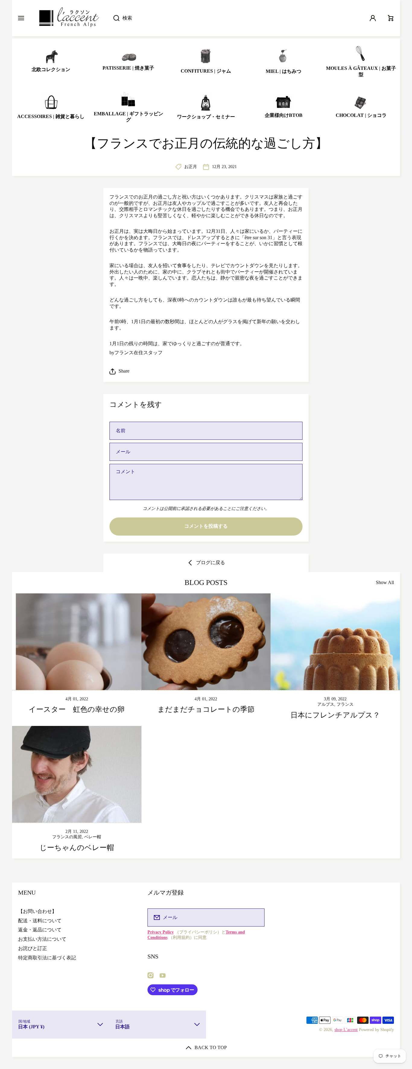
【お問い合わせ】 (37, 911)
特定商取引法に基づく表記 (47, 957)
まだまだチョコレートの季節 (206, 709)
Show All (385, 582)
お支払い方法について (42, 939)
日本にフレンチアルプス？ (335, 715)
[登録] (256, 917)
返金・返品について (40, 929)
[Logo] (68, 18)
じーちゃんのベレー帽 (77, 848)
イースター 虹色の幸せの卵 (77, 709)
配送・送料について (40, 920)
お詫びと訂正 (32, 948)
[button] (206, 371)
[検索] (113, 18)
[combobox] (235, 18)
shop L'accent (346, 1029)
